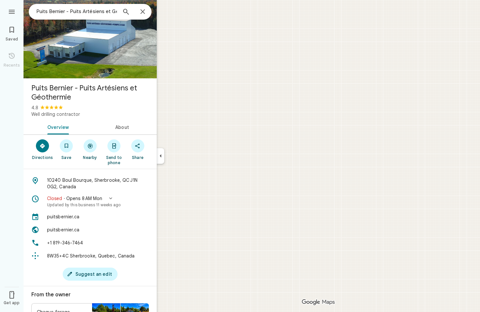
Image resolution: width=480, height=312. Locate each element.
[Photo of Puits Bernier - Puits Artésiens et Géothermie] (90, 39)
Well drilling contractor (55, 114)
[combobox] (77, 11)
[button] (90, 201)
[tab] (57, 126)
